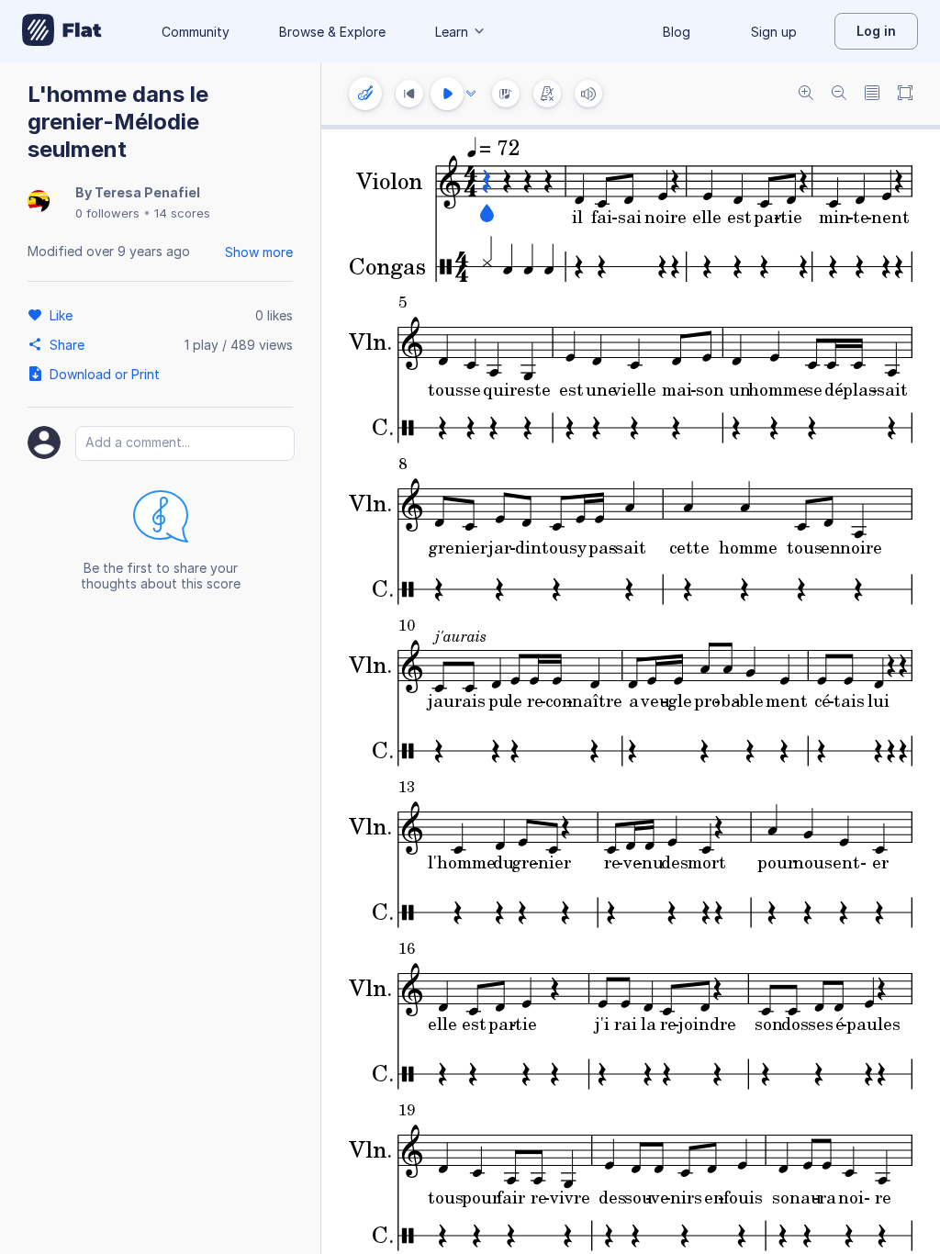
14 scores (182, 213)
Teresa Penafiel (147, 192)
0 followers (107, 213)
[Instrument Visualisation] (506, 93)
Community (195, 31)
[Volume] (588, 93)
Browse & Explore (332, 31)
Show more (259, 252)
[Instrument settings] (365, 93)
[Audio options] (471, 93)
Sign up (774, 31)
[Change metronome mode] (547, 93)
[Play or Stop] (447, 93)
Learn (451, 31)
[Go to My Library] (62, 31)
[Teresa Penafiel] (39, 202)
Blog (676, 31)
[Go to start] (409, 93)
